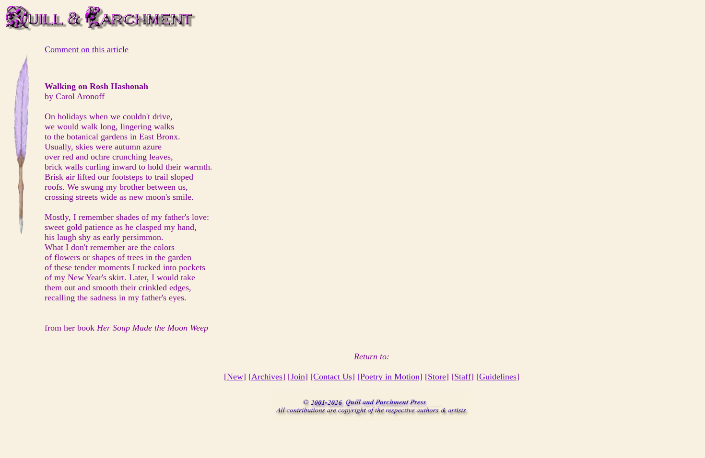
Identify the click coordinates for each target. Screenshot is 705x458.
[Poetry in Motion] (390, 376)
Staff (462, 376)
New (235, 376)
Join (298, 376)
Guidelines (498, 376)
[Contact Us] (332, 376)
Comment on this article (87, 49)
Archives (266, 376)
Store (437, 376)
